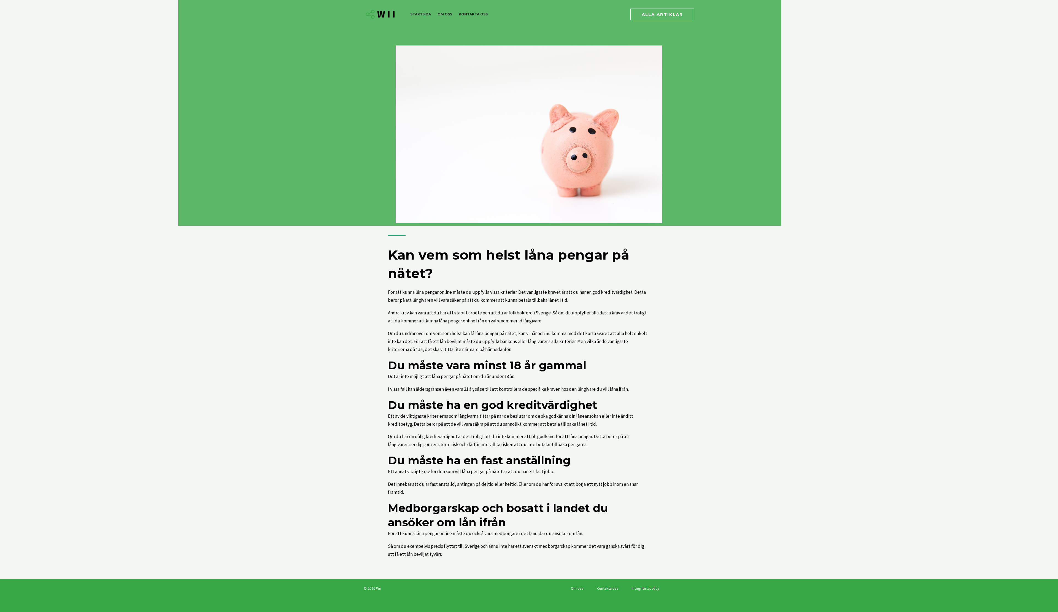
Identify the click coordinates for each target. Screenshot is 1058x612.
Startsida (420, 14)
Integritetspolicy (645, 588)
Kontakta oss (473, 14)
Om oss (445, 14)
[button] (662, 14)
